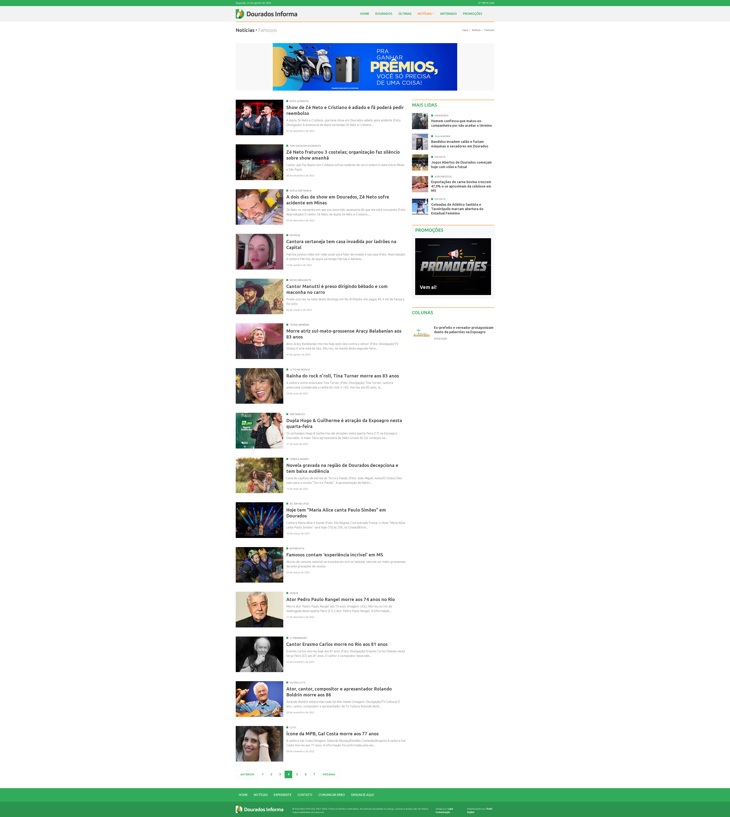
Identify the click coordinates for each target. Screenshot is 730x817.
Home (364, 14)
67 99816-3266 (486, 3)
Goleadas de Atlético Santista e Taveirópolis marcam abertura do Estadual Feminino (457, 209)
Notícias (425, 14)
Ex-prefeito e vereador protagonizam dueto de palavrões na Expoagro (464, 330)
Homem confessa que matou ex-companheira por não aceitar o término (461, 123)
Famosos (489, 30)
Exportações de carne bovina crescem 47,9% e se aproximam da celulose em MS (461, 186)
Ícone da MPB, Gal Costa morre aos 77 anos (332, 733)
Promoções (472, 14)
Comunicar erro (331, 795)
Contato (305, 795)
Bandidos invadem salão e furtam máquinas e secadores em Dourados (459, 144)
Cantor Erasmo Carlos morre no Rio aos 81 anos (337, 644)
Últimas (405, 14)
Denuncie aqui (362, 795)
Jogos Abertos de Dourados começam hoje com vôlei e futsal (461, 164)
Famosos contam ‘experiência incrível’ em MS (334, 555)
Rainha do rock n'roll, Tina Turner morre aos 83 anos (342, 376)
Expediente (282, 795)
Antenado (448, 14)
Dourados (383, 14)
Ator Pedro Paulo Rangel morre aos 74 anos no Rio (340, 599)
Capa (465, 30)
